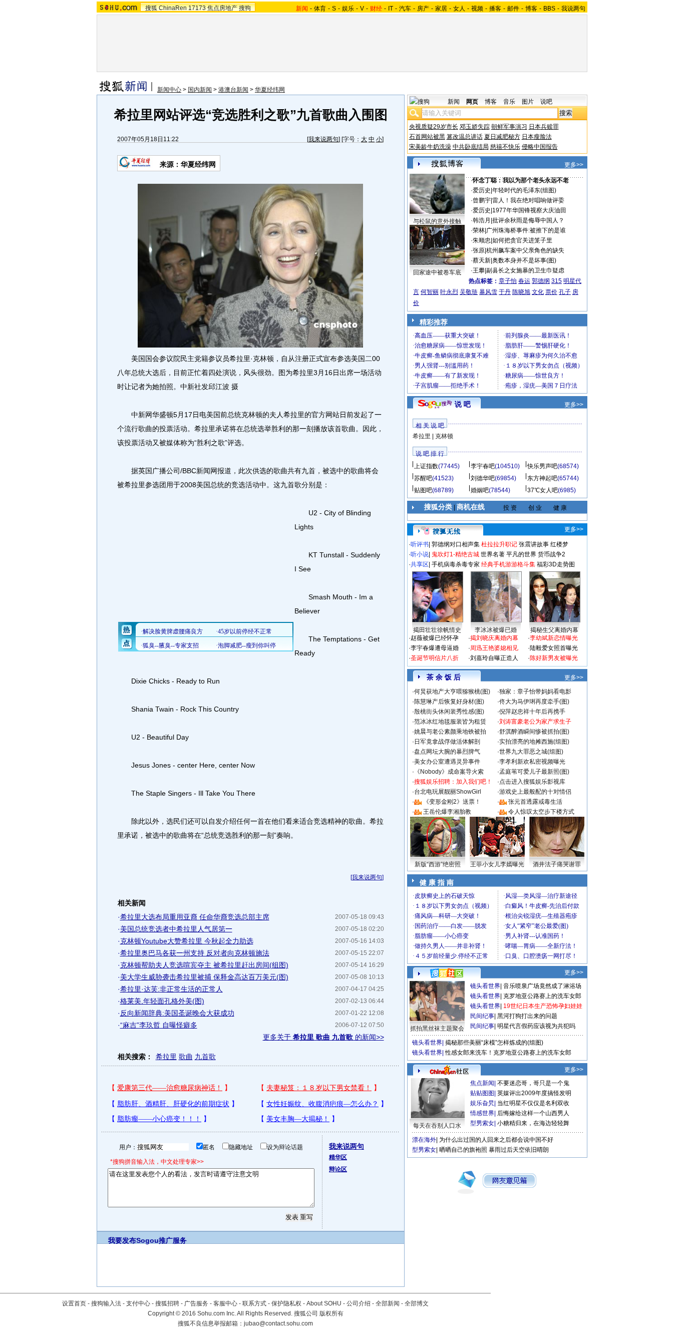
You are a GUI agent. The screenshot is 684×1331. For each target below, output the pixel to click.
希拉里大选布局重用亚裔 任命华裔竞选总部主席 (194, 917)
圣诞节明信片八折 (435, 657)
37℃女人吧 (542, 490)
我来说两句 (323, 139)
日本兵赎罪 (544, 126)
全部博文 (417, 1303)
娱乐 (348, 8)
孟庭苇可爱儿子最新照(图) (534, 771)
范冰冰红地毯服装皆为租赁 (450, 721)
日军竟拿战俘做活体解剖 (447, 741)
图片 (528, 101)
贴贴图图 (482, 1093)
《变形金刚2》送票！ (452, 801)
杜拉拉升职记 (499, 544)
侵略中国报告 (540, 146)
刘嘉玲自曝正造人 (494, 657)
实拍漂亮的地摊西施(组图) (534, 741)
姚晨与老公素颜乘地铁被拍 (450, 731)
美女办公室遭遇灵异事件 (447, 761)
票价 (551, 291)
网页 (472, 101)
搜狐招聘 (167, 1303)
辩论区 (338, 1169)
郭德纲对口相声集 (456, 544)
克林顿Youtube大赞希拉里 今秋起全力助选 (186, 941)
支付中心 (138, 1303)
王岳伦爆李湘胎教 (447, 811)
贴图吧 (423, 490)
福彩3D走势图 (556, 564)
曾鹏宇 (482, 200)
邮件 (513, 8)
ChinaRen (173, 8)
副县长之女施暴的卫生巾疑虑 (525, 270)
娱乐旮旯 (482, 1103)
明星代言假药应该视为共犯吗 (536, 1026)
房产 (423, 8)
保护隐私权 (286, 1303)
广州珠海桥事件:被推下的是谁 (526, 230)
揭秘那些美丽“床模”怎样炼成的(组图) (494, 1042)
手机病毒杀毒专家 (456, 564)
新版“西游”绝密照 (438, 864)
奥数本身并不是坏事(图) (524, 260)
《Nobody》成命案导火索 (449, 771)
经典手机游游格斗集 (508, 564)
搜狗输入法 (106, 1303)
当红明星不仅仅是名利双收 (533, 1103)
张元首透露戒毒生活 (535, 801)
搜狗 (245, 8)
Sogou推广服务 (161, 1240)
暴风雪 (488, 291)
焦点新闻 (482, 1083)
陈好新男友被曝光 (554, 657)
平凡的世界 (521, 554)
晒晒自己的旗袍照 (463, 1149)
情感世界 (482, 1113)
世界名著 (493, 554)
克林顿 (444, 436)
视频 (477, 8)
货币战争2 (551, 554)
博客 (531, 8)
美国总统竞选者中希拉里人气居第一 (176, 929)
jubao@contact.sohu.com (278, 1323)
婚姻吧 (480, 490)
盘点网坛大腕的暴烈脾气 (447, 751)
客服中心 (225, 1303)
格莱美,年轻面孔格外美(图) (162, 1001)
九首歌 (205, 1057)
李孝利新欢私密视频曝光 (532, 761)
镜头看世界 (485, 985)
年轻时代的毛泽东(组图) (524, 190)
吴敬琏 (469, 291)
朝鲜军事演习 (509, 126)
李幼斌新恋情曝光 (554, 637)
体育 (320, 8)
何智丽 (430, 291)
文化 (538, 291)
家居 (441, 8)
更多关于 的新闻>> (323, 1037)
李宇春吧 (483, 466)
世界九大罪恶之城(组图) (531, 751)
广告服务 (196, 1303)
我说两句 (573, 8)
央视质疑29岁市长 (433, 126)
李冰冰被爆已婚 (496, 629)
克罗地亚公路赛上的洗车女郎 (542, 996)
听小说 (420, 554)
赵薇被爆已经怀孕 (435, 637)
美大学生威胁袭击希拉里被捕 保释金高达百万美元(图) (204, 977)
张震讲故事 (534, 544)
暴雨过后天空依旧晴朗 (519, 1149)
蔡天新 (482, 260)
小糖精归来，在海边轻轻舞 (533, 1123)
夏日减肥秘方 (502, 136)
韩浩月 (482, 220)
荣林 (479, 230)
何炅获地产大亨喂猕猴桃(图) (452, 691)
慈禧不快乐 (505, 146)
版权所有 (331, 1313)
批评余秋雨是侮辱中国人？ (528, 220)
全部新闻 (388, 1303)
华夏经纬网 (270, 89)
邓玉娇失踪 (475, 126)
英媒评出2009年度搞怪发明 (534, 1093)
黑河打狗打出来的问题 (527, 1016)
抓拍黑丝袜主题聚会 (437, 1028)
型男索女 (482, 1123)
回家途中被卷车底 (437, 272)
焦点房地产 (222, 8)
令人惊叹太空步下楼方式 (541, 811)
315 (556, 280)
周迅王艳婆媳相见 (494, 647)
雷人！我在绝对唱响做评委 (528, 200)
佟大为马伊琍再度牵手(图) (534, 701)
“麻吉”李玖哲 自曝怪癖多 (158, 1025)
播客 (495, 8)
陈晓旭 (521, 291)
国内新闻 (200, 89)
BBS (549, 8)
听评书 (420, 544)
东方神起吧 (542, 478)
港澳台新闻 (233, 89)
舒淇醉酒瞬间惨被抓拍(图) (534, 731)
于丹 (505, 291)
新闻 (454, 101)
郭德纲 (541, 280)
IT (390, 8)
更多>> (573, 164)
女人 (459, 8)
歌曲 (186, 1057)
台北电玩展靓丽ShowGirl (447, 791)
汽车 (405, 8)
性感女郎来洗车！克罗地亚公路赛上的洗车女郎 (508, 1052)
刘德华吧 (483, 478)
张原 (479, 250)
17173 (197, 8)
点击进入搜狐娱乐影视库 (532, 781)
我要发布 (122, 1240)
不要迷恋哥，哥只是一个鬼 (533, 1083)
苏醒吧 (423, 478)
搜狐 (151, 8)
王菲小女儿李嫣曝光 (497, 864)
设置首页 (74, 1303)
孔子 (565, 291)
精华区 (338, 1157)
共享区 (420, 564)
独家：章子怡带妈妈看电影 (535, 691)
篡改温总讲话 (465, 136)
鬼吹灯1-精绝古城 (455, 554)
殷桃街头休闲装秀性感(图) (449, 711)
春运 (524, 280)
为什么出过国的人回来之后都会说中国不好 (496, 1139)
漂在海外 (424, 1139)
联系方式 (254, 1303)
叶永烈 (449, 291)
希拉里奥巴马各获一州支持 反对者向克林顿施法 (194, 953)
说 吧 (463, 404)
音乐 (509, 101)
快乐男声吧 (542, 466)
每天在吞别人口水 (437, 1125)
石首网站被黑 (427, 136)
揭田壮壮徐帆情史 (437, 629)
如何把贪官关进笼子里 (522, 240)
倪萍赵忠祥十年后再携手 (532, 711)
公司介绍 (359, 1303)
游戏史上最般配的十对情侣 (535, 791)
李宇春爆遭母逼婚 (435, 647)
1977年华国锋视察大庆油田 (529, 210)
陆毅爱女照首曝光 (554, 647)
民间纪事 (482, 1016)
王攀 (479, 270)
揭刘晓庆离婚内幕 (494, 637)
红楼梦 (559, 544)
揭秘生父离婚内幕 (554, 629)
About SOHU (323, 1303)
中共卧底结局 (471, 146)
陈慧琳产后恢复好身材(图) (449, 701)
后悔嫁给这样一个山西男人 (533, 1113)
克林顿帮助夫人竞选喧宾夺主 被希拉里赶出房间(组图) (204, 965)
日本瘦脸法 (537, 136)
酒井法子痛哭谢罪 (557, 864)
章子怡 (508, 280)
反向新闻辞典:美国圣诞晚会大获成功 (177, 1013)
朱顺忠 (482, 240)
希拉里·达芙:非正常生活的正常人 (171, 989)
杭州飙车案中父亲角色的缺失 (525, 250)
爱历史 (482, 190)
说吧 (546, 101)
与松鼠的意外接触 (437, 221)
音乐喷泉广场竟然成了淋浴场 (542, 985)
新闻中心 (169, 89)
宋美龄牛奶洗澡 (430, 146)
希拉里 (166, 1057)
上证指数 (426, 466)
